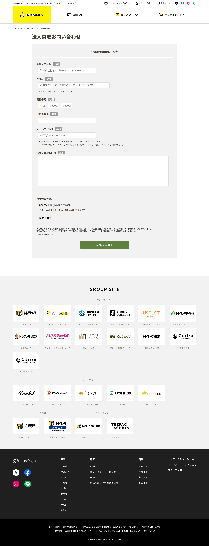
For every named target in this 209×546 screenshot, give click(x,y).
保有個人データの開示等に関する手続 (144, 526)
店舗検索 (78, 14)
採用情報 (58, 530)
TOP (15, 28)
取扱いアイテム (98, 477)
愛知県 (64, 510)
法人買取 (143, 482)
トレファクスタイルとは (119, 3)
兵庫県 (64, 499)
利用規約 (82, 530)
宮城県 (64, 488)
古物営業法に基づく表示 (91, 526)
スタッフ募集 (144, 3)
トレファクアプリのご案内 (182, 464)
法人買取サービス (28, 28)
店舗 (63, 459)
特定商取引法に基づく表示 (115, 526)
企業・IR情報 (54, 526)
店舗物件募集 (70, 530)
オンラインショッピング (103, 471)
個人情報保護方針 (45, 234)
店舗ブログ (165, 3)
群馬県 (64, 493)
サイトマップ (149, 530)
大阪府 (64, 504)
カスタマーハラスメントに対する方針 (105, 530)
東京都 (64, 466)
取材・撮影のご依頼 (132, 530)
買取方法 (143, 466)
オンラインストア (175, 14)
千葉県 (64, 482)
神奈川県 (65, 471)
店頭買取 (143, 471)
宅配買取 (143, 477)
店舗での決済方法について (104, 482)
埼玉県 (64, 477)
